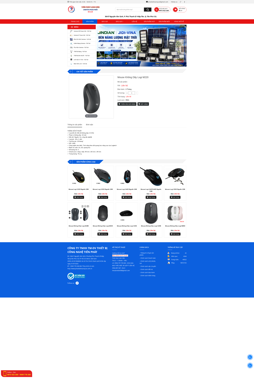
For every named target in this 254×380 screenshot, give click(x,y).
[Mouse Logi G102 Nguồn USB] (79, 176)
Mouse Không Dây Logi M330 (103, 226)
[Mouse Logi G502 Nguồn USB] (175, 176)
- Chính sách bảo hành (147, 272)
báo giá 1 (119, 21)
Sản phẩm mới (164, 21)
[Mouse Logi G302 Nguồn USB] (103, 176)
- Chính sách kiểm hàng (147, 275)
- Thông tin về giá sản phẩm (147, 254)
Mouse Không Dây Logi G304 (127, 226)
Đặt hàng (80, 197)
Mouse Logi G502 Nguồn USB (175, 189)
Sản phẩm (90, 21)
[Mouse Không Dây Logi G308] (151, 213)
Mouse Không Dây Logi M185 (79, 226)
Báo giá (105, 21)
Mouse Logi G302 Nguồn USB (103, 189)
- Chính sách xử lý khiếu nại (147, 262)
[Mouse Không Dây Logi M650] (175, 213)
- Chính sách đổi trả (146, 269)
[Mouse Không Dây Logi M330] (103, 213)
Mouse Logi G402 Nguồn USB (127, 189)
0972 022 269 (12, 375)
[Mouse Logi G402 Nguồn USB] (127, 176)
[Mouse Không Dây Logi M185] (79, 213)
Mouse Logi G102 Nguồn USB (79, 189)
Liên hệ (134, 21)
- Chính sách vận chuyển (148, 266)
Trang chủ (75, 21)
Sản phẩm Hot (149, 21)
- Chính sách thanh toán (148, 258)
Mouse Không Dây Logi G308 (151, 226)
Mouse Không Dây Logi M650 (175, 226)
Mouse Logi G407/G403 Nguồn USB (151, 190)
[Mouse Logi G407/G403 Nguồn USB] (151, 176)
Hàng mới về (179, 21)
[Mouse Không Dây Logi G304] (127, 213)
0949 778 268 (25, 375)
